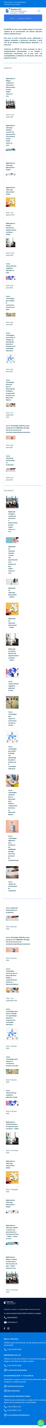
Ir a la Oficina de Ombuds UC (18, 1415)
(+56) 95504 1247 (14, 1410)
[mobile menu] (39, 11)
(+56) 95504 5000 (14, 1365)
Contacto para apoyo (15, 1386)
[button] (40, 1422)
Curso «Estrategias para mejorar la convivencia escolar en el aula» (12, 718)
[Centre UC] (16, 11)
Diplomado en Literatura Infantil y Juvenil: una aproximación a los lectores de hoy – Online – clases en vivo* (12, 560)
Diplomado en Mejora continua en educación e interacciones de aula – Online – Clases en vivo (10, 87)
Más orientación (13, 1390)
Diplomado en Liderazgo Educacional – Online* (12, 592)
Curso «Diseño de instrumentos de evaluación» (10, 460)
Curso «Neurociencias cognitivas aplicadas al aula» (11, 268)
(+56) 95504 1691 (14, 1407)
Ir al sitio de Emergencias (17, 1370)
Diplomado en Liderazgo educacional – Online (12, 623)
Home (12, 18)
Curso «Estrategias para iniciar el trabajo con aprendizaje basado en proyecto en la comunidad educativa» (10, 342)
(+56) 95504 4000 (14, 1349)
